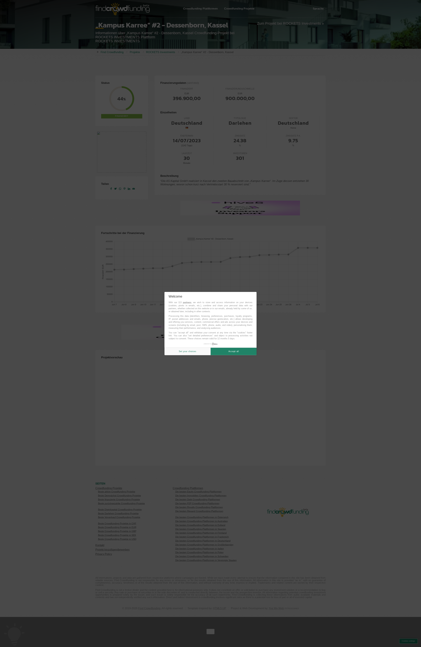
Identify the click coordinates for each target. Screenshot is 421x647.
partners (187, 302)
